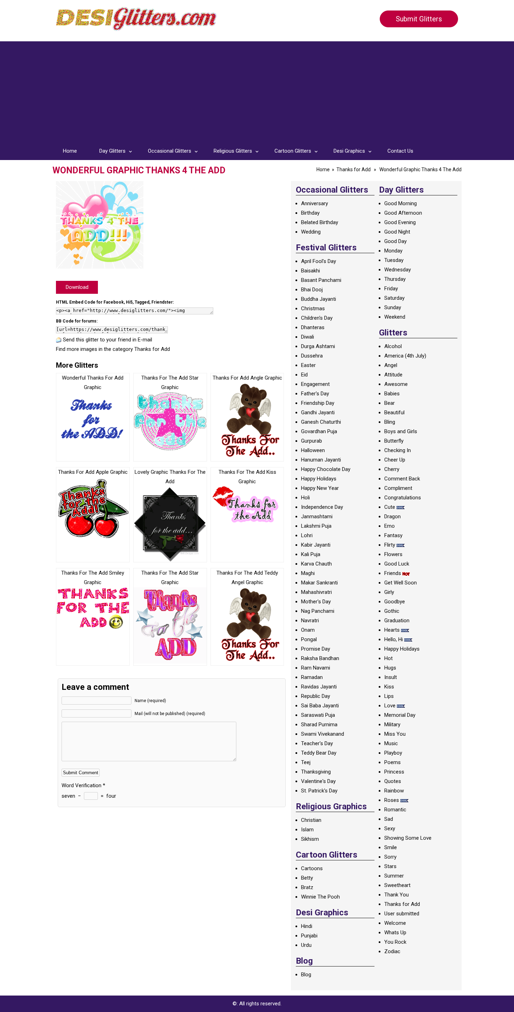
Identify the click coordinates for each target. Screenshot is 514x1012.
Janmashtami (317, 516)
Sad (388, 819)
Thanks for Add (353, 169)
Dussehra (312, 356)
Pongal (309, 639)
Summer (394, 876)
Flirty (389, 545)
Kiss (389, 687)
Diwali (307, 337)
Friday (391, 288)
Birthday (310, 213)
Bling (389, 422)
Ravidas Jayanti (319, 687)
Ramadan (312, 677)
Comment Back (402, 479)
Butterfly (394, 441)
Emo (389, 526)
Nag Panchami (317, 611)
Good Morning (400, 203)
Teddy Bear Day (318, 753)
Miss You (395, 734)
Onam (308, 630)
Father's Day (315, 393)
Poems (392, 762)
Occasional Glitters (169, 151)
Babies (392, 393)
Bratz (307, 887)
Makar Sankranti (319, 583)
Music (391, 743)
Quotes (392, 781)
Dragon (392, 516)
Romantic (395, 809)
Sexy (389, 828)
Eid (304, 375)
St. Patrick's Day (319, 791)
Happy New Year (320, 488)
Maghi (308, 573)
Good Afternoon (403, 213)
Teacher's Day (317, 743)
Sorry (390, 857)
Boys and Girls (400, 431)
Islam (307, 829)
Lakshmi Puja (316, 526)
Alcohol (393, 346)
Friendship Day (317, 403)
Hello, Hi (393, 639)
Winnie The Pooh (320, 897)
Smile (390, 847)
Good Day (395, 241)
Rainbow (394, 791)
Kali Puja (310, 554)
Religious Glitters (233, 151)
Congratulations (402, 497)
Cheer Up (394, 460)
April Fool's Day (318, 261)
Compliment (398, 488)
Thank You (396, 895)
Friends (392, 573)
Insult (390, 677)
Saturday (394, 298)
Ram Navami (315, 668)
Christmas (313, 308)
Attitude (393, 375)
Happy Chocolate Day (325, 469)
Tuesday (394, 260)
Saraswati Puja (318, 715)
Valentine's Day (318, 781)
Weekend (394, 317)
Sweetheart (397, 885)
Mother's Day (316, 601)
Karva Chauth (316, 564)
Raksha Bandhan (320, 658)
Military (392, 724)
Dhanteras (312, 327)
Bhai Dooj (312, 289)
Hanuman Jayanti (321, 460)
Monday (393, 251)
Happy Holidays (318, 479)
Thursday (395, 279)
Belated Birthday (319, 222)
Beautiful (394, 412)
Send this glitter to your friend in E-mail (107, 340)
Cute (389, 507)
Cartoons (312, 868)
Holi (305, 497)
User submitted (401, 913)
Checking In (397, 450)
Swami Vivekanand (322, 734)
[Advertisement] (257, 90)
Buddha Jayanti (318, 299)
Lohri (307, 535)
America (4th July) (405, 356)
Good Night (397, 232)
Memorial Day (399, 715)
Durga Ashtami (318, 346)
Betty (307, 878)
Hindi (306, 926)
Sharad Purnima (319, 724)
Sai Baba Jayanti (320, 705)
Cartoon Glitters (292, 151)
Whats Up (395, 932)
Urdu (306, 945)
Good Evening (400, 222)
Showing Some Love (407, 838)
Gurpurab (311, 441)
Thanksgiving (316, 772)
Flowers (393, 554)
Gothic (391, 611)
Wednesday (397, 269)
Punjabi (309, 936)
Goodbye (394, 601)
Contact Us (400, 151)
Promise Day (315, 649)
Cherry (391, 469)
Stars (390, 866)
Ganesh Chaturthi (321, 422)
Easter (308, 365)
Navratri (310, 620)
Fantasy (393, 535)
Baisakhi (310, 271)
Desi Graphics (349, 151)
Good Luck (396, 564)
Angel (390, 365)
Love (389, 705)
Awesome (396, 384)
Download (77, 287)
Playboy (393, 753)
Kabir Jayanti (315, 545)
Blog (306, 974)
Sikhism (310, 839)
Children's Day (317, 318)
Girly (389, 592)
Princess (394, 772)
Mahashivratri (316, 592)
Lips (389, 696)
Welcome (395, 923)
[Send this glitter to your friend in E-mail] (59, 340)
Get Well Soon (400, 583)
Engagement (315, 384)
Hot (388, 658)
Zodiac (392, 951)
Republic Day (315, 696)
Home (70, 151)
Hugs (390, 668)
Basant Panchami (321, 280)
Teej (305, 762)
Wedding (311, 232)
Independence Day (322, 507)
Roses (391, 800)
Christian (311, 820)
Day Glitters (112, 151)
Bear (389, 403)
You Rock (395, 942)
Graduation (396, 620)
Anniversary (314, 203)
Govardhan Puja (319, 431)
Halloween (313, 450)
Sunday (392, 307)
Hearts (392, 630)
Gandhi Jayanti (318, 412)
